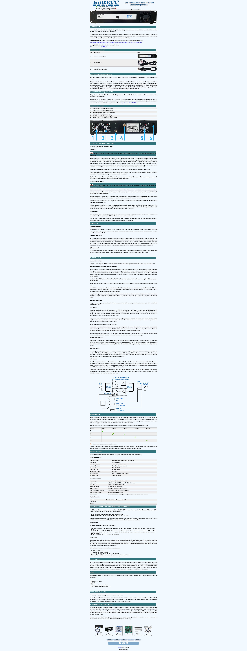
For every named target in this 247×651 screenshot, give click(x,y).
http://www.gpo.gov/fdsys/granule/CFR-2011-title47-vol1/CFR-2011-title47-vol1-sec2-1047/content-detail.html (116, 42)
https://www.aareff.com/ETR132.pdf (98, 46)
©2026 (119, 647)
